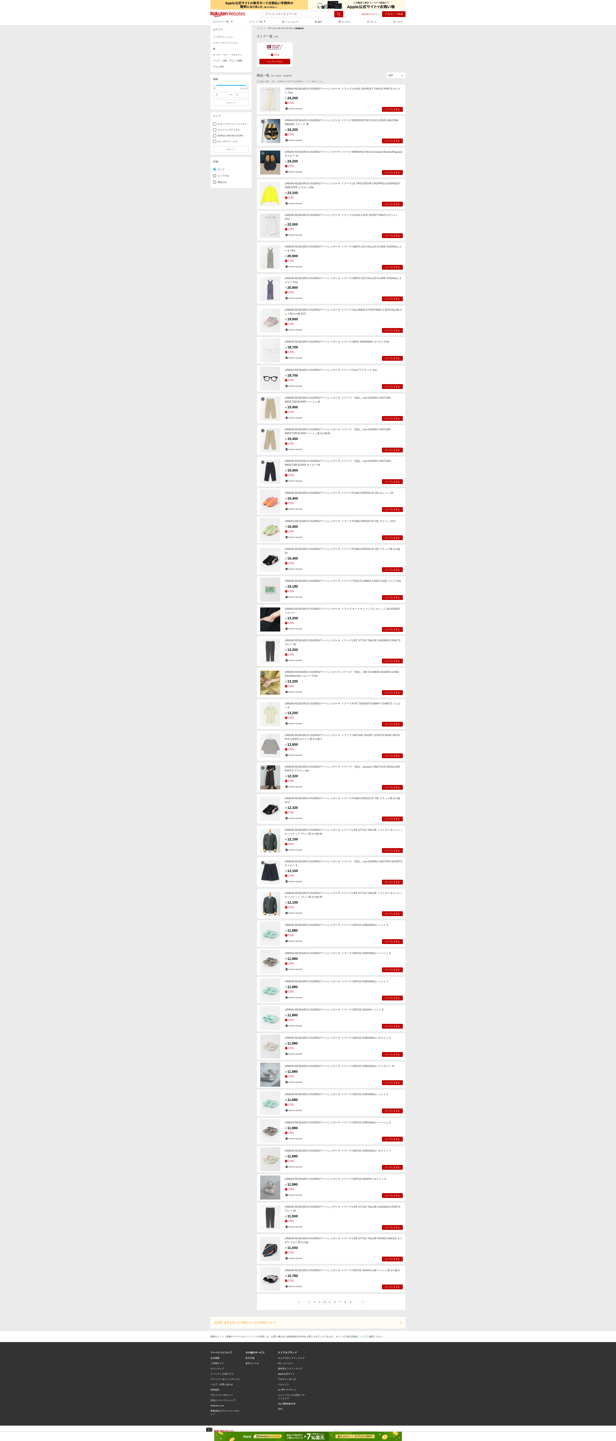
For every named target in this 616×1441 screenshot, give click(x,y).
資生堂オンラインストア (290, 1368)
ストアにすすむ (275, 61)
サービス (346, 22)
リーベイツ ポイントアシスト (225, 1379)
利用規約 (214, 1389)
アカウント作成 (394, 14)
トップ (259, 28)
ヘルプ (399, 22)
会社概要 (214, 1358)
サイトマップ (217, 1368)
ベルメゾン (283, 1384)
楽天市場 (249, 1358)
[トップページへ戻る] (227, 14)
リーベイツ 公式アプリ (222, 1374)
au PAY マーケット (287, 1389)
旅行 (320, 22)
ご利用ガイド (217, 1363)
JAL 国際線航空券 (287, 1403)
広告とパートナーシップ (222, 1400)
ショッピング (291, 22)
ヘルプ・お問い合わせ (221, 1384)
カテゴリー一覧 (221, 21)
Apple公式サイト (286, 1374)
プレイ (373, 22)
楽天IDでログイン (371, 14)
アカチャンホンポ (287, 1379)
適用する (231, 102)
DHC (280, 1409)
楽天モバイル (252, 1363)
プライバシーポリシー (221, 1395)
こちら (361, 1336)
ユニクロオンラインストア (291, 1358)
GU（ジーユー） (286, 1363)
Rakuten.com (217, 1405)
